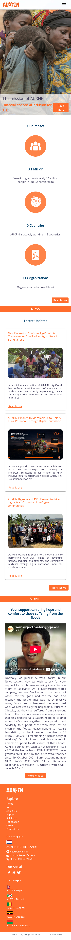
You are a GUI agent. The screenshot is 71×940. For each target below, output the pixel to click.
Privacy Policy (56, 934)
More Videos (35, 775)
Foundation (12, 821)
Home (9, 803)
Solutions (11, 818)
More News (59, 588)
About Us (11, 810)
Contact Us (12, 829)
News (9, 807)
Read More (60, 107)
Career (10, 825)
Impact (10, 814)
